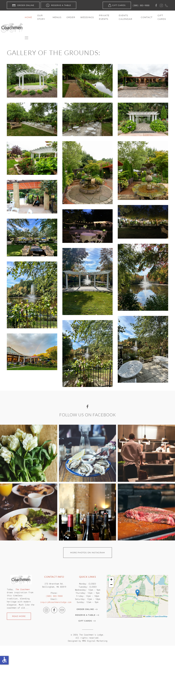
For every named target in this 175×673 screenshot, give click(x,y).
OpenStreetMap (160, 616)
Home (28, 17)
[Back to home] (12, 28)
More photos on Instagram (87, 552)
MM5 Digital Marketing (94, 640)
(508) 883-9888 (141, 5)
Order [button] (70, 17)
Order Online (25, 5)
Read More (19, 616)
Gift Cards (119, 5)
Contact (146, 17)
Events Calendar (125, 17)
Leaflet (148, 616)
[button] (26, 38)
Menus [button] (57, 17)
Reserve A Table (61, 5)
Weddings (87, 17)
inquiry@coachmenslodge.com (55, 602)
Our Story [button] (41, 17)
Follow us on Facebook (87, 414)
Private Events (104, 17)
